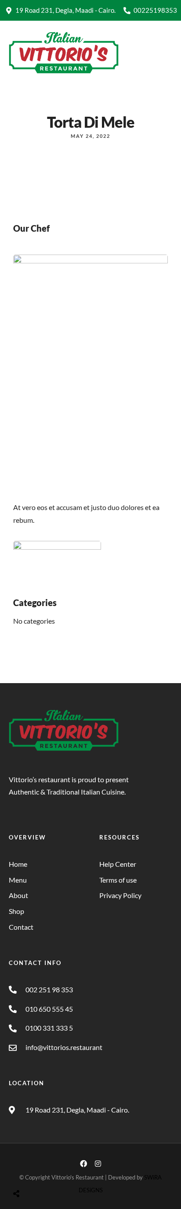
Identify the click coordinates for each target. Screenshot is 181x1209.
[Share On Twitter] (38, 1171)
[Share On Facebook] (25, 1171)
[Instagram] (98, 1164)
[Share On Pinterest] (52, 1171)
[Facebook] (83, 1164)
